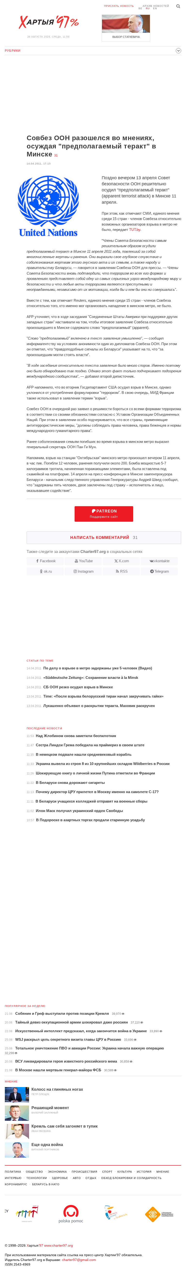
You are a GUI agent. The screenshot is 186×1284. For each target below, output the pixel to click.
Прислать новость (119, 6)
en (155, 8)
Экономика (57, 1171)
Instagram (86, 571)
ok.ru (48, 571)
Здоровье (60, 1178)
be (140, 8)
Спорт (107, 1171)
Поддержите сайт (104, 514)
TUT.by (134, 230)
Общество (34, 1171)
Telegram (162, 571)
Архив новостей (156, 6)
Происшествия (84, 1171)
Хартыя (48, 22)
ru (148, 8)
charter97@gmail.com (79, 1260)
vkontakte (162, 561)
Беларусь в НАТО (46, 1184)
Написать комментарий (104, 538)
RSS (124, 571)
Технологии (36, 1178)
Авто (77, 1178)
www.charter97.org (58, 1245)
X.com (124, 561)
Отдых (90, 1178)
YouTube (86, 561)
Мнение (11, 1081)
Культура (124, 1171)
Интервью (13, 1178)
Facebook (48, 561)
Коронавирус (16, 1184)
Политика (13, 1171)
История (144, 1171)
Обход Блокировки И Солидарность (131, 1178)
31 (56, 155)
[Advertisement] (93, 95)
